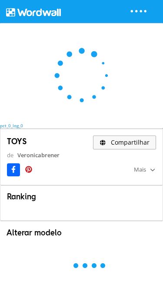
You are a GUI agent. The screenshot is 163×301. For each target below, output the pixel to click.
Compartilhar (129, 142)
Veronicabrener (38, 155)
